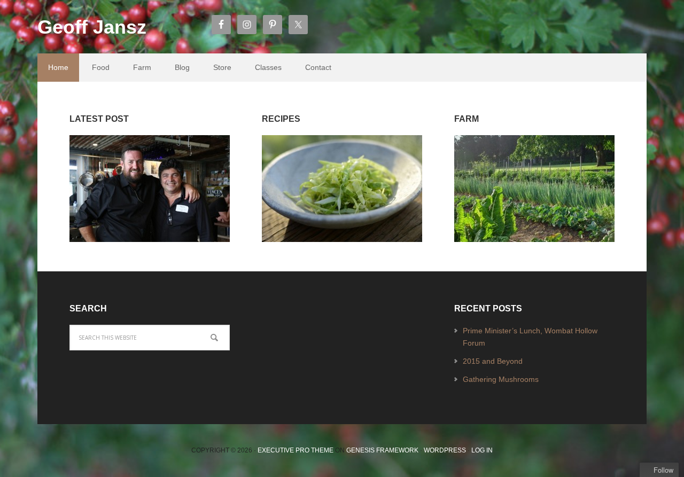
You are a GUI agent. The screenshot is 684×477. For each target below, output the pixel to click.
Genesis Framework (382, 450)
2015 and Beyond (493, 361)
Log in (482, 450)
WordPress (445, 450)
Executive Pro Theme (295, 450)
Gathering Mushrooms (501, 379)
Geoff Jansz (91, 27)
